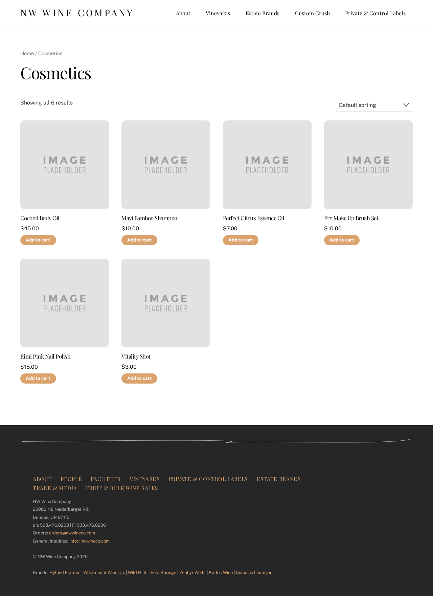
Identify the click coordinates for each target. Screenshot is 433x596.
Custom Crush (312, 13)
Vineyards (218, 13)
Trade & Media (55, 487)
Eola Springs (163, 572)
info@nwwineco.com (89, 541)
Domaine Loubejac (254, 572)
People (71, 478)
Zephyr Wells (192, 572)
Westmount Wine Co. (104, 572)
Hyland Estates (65, 572)
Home (27, 53)
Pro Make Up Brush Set (351, 218)
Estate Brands (262, 13)
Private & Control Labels (375, 13)
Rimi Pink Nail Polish (45, 356)
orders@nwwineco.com (72, 532)
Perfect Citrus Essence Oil (253, 218)
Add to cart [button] (38, 240)
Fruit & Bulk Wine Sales (122, 487)
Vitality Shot (135, 356)
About (183, 13)
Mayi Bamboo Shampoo (149, 218)
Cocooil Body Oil (40, 218)
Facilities (105, 478)
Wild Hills (137, 572)
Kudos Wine (221, 572)
